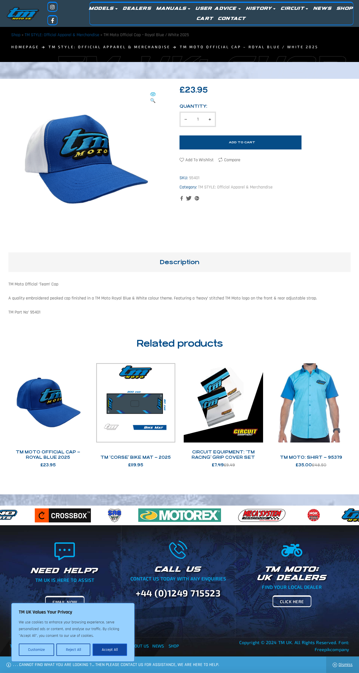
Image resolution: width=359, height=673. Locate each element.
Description (179, 262)
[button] (153, 98)
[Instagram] (52, 7)
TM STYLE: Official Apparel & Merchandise (62, 35)
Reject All (73, 649)
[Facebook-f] (52, 20)
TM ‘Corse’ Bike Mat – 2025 (135, 457)
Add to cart (242, 142)
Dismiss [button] (346, 665)
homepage (25, 47)
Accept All (110, 649)
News (158, 645)
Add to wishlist (199, 160)
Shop (15, 35)
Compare (232, 160)
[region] (73, 632)
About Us (139, 645)
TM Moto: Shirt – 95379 (311, 457)
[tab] (179, 262)
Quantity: (193, 106)
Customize (36, 649)
